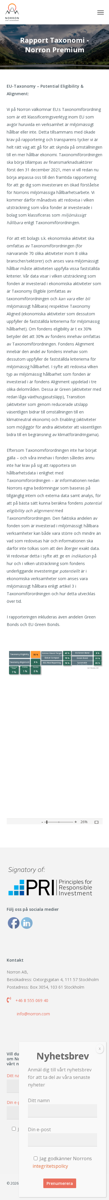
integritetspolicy (50, 1166)
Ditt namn (39, 1100)
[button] (100, 12)
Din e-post (39, 1129)
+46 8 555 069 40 (31, 1000)
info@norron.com (33, 1014)
